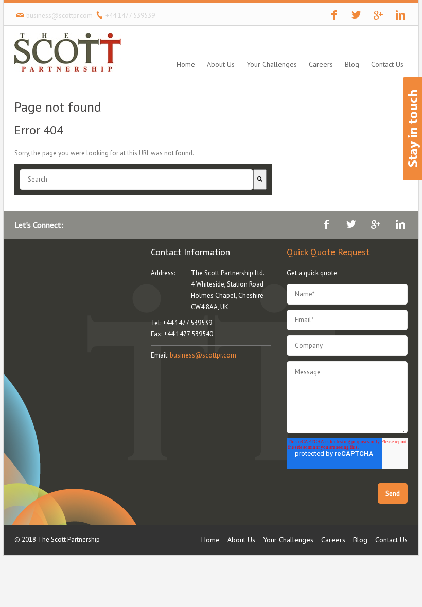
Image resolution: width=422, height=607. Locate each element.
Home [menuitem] (186, 64)
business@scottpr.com (59, 15)
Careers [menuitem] (321, 64)
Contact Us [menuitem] (387, 64)
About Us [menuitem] (221, 64)
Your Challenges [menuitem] (272, 64)
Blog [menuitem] (352, 64)
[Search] (260, 179)
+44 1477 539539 (130, 15)
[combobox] (136, 179)
